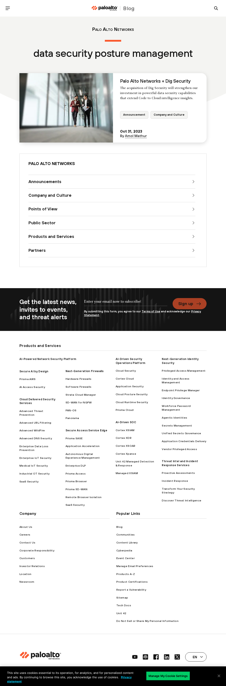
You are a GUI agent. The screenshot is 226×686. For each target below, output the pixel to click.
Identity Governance (176, 398)
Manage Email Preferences (134, 566)
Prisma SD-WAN (76, 489)
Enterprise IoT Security (35, 458)
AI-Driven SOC (126, 422)
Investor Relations (32, 566)
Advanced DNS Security (35, 438)
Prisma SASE (74, 438)
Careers (24, 534)
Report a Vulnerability (131, 589)
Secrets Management (177, 425)
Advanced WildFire (32, 430)
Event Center (125, 558)
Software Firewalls (79, 386)
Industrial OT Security (34, 473)
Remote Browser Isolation (84, 497)
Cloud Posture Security (132, 394)
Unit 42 (121, 613)
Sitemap (122, 597)
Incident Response (175, 480)
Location (25, 574)
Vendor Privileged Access (179, 449)
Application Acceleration (83, 446)
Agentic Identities (174, 417)
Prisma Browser (76, 481)
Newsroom (26, 581)
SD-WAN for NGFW (79, 402)
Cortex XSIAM (125, 430)
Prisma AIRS (27, 379)
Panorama (72, 418)
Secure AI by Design (33, 371)
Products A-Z (125, 574)
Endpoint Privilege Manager (181, 390)
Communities (125, 534)
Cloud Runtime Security (132, 402)
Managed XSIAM (127, 473)
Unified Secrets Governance (181, 433)
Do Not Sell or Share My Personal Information (147, 621)
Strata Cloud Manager (81, 394)
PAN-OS (71, 410)
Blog (119, 526)
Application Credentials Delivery (184, 441)
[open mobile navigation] (7, 8)
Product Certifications (132, 581)
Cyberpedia (124, 550)
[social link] (134, 657)
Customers (27, 558)
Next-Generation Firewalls (85, 371)
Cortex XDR (124, 437)
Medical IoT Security (33, 465)
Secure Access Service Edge (86, 430)
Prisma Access (76, 473)
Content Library (127, 542)
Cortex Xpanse (126, 453)
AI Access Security (32, 387)
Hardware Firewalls (79, 378)
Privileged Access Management (183, 370)
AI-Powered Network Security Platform (47, 359)
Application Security (129, 386)
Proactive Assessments (178, 473)
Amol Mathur (136, 136)
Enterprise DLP (76, 465)
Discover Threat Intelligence (181, 500)
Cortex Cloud (125, 378)
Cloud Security (126, 370)
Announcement (134, 114)
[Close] (219, 676)
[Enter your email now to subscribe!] (125, 304)
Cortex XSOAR (126, 445)
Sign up (185, 303)
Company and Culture (169, 114)
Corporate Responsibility (36, 550)
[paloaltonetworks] (104, 8)
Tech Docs (123, 605)
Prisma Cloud (125, 410)
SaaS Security (28, 481)
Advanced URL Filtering (35, 422)
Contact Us (27, 542)
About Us (25, 526)
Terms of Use (151, 311)
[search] (216, 8)
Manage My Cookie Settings (168, 675)
